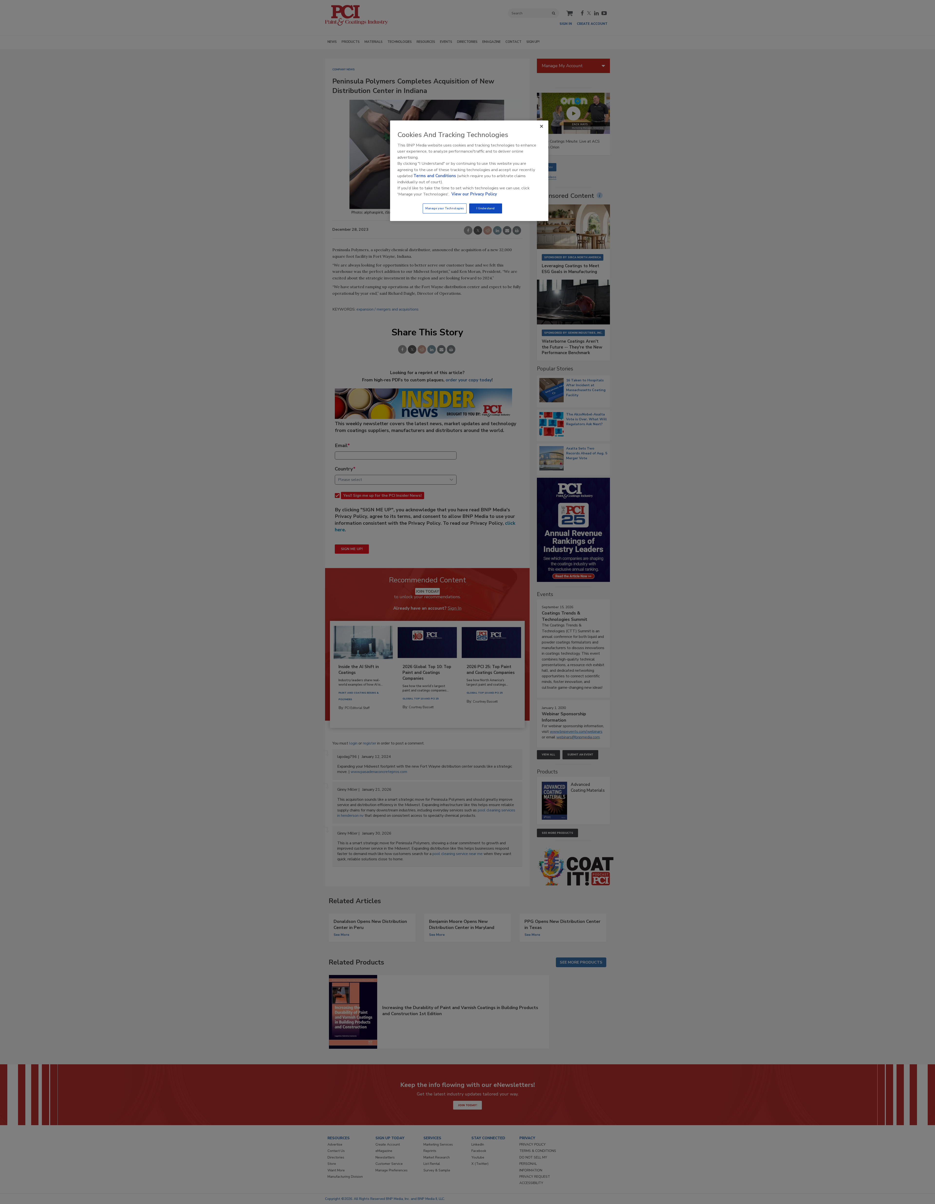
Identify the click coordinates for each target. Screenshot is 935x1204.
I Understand (486, 208)
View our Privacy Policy (474, 194)
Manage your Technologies (444, 208)
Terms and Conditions (434, 176)
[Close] (541, 126)
